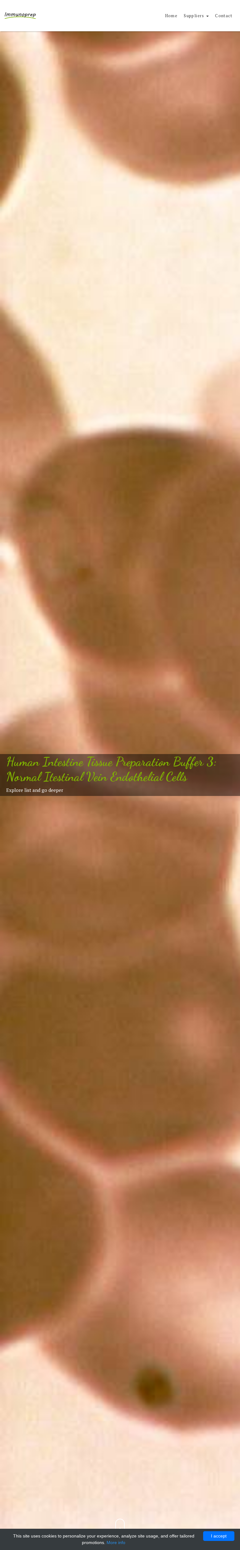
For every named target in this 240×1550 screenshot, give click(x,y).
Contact (223, 15)
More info (116, 1542)
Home (171, 15)
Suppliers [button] (195, 15)
